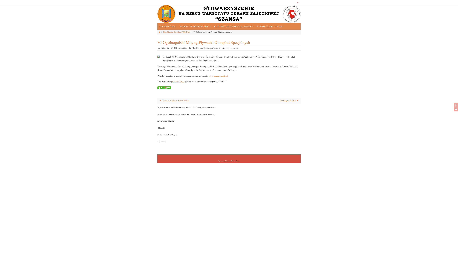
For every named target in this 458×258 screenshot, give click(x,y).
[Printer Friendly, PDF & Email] (164, 87)
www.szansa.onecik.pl (218, 75)
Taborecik (165, 48)
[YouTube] (455, 109)
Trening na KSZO (288, 100)
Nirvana (228, 161)
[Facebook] (455, 105)
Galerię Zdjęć (178, 81)
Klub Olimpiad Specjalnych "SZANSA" (176, 32)
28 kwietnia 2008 (180, 48)
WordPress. (236, 161)
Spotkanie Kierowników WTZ (175, 100)
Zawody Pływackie (230, 48)
